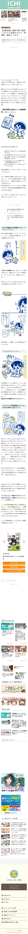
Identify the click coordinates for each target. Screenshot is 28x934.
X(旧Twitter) (7, 895)
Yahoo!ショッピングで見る (14, 571)
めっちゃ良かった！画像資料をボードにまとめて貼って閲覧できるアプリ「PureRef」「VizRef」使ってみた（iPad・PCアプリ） (13, 852)
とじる (17, 204)
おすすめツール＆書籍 (6, 27)
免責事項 (19, 930)
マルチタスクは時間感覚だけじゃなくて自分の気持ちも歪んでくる (15, 217)
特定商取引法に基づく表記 (10, 922)
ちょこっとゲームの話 (9, 908)
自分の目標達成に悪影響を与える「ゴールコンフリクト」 (15, 210)
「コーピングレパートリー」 (15, 213)
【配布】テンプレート (9, 915)
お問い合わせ (7, 918)
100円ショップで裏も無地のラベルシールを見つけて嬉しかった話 (19, 830)
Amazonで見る (14, 563)
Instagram (6, 899)
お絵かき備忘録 (9, 860)
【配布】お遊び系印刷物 (10, 911)
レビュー (4, 580)
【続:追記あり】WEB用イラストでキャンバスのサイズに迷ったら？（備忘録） (19, 836)
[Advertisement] (14, 63)
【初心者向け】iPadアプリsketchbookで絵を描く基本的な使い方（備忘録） (18, 824)
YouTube (6, 902)
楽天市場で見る (14, 567)
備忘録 (10, 580)
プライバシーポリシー (11, 930)
